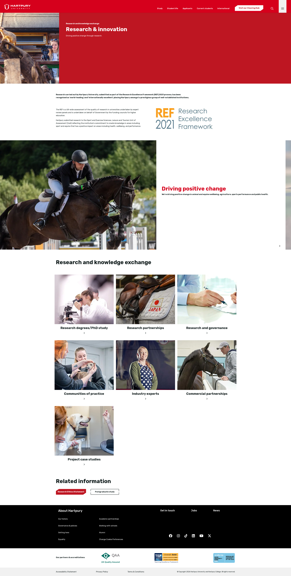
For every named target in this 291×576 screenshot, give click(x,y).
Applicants (187, 8)
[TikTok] (185, 536)
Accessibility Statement (66, 572)
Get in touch (167, 510)
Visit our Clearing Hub (249, 8)
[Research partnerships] (145, 332)
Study (160, 8)
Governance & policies (67, 526)
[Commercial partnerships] (207, 398)
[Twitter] (209, 536)
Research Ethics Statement (71, 492)
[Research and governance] (207, 332)
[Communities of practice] (84, 398)
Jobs (194, 510)
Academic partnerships (109, 519)
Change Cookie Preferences (111, 539)
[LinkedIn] (193, 536)
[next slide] (279, 246)
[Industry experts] (145, 398)
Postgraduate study (105, 492)
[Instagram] (178, 536)
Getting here (63, 532)
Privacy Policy (102, 572)
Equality (61, 539)
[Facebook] (170, 536)
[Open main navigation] (282, 6)
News (216, 510)
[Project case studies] (84, 463)
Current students (205, 8)
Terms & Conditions (136, 572)
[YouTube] (201, 536)
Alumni (102, 532)
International (223, 8)
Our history (63, 519)
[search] (272, 5)
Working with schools (108, 526)
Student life (172, 8)
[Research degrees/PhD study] (84, 332)
